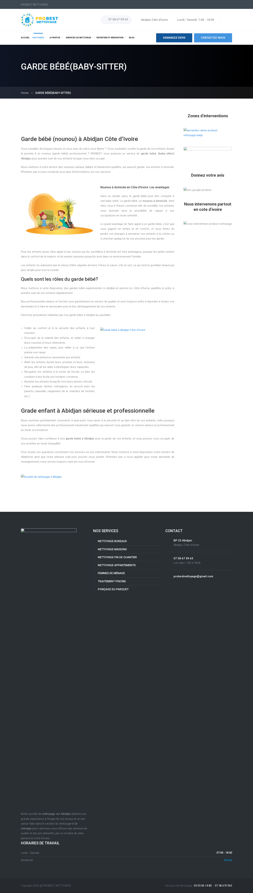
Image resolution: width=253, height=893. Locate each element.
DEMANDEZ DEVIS (174, 37)
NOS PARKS (38, 37)
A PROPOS (55, 37)
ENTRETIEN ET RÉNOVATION (109, 37)
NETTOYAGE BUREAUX (112, 541)
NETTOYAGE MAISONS (112, 549)
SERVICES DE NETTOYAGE (78, 37)
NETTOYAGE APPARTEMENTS (117, 565)
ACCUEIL (25, 37)
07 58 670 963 (223, 885)
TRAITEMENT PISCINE (112, 581)
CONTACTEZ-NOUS (213, 37)
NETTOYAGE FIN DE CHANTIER (117, 557)
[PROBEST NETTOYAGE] (39, 19)
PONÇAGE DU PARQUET (113, 589)
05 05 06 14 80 (203, 885)
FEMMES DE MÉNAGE (111, 573)
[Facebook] (226, 19)
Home (25, 93)
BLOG (131, 37)
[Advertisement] (97, 124)
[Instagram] (230, 19)
